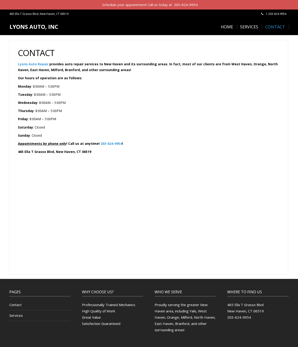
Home (227, 27)
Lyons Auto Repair (33, 64)
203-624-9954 (111, 143)
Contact (275, 27)
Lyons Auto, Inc (34, 26)
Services (249, 27)
